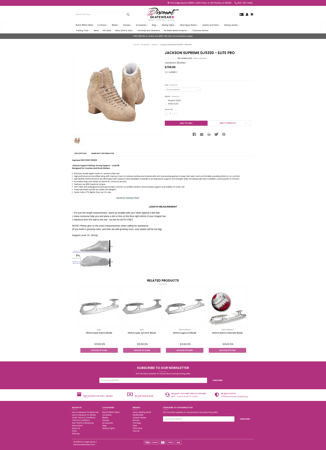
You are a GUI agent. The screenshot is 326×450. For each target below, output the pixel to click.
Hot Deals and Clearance (149, 30)
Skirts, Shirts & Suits (124, 30)
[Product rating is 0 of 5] (171, 58)
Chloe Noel (137, 428)
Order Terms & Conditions (83, 417)
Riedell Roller (138, 415)
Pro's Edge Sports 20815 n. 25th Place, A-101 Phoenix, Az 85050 (200, 2)
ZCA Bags (137, 423)
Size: (171, 85)
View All (136, 431)
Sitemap (76, 433)
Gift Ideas (107, 30)
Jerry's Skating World (142, 412)
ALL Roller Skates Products (175, 30)
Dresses (127, 25)
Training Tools (82, 30)
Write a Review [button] (199, 58)
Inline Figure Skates (188, 25)
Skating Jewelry (231, 25)
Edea (135, 425)
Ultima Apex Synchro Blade (142, 333)
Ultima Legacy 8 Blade (184, 333)
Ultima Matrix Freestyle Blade (227, 333)
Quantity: (169, 109)
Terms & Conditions (81, 420)
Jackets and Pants (210, 25)
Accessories (141, 25)
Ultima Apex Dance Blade (99, 333)
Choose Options (99, 350)
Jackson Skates (139, 417)
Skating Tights (168, 25)
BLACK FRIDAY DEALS (84, 25)
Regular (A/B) (174, 100)
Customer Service (200, 30)
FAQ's (74, 431)
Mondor (136, 420)
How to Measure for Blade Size (85, 412)
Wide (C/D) (173, 103)
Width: (172, 96)
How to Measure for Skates (84, 415)
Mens (96, 30)
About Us (76, 428)
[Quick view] (96, 325)
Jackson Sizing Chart (125, 198)
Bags (154, 25)
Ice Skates (102, 25)
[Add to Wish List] (102, 325)
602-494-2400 (245, 2)
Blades (115, 25)
